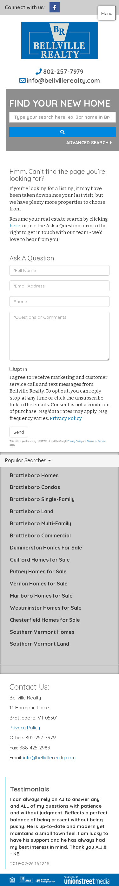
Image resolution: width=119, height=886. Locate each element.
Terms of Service (96, 441)
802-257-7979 (63, 71)
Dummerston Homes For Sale (46, 547)
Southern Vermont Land (39, 644)
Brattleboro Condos (35, 487)
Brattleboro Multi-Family (40, 523)
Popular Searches (25, 461)
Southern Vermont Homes (42, 632)
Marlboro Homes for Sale (41, 595)
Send (19, 432)
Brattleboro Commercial (40, 535)
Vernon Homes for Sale (39, 583)
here (15, 226)
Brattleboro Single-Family (42, 499)
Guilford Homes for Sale (40, 559)
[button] (62, 132)
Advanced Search (87, 142)
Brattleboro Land (31, 511)
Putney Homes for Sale (38, 571)
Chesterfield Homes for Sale (45, 620)
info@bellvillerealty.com (63, 80)
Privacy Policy (66, 418)
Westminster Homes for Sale (46, 608)
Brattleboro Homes (34, 475)
